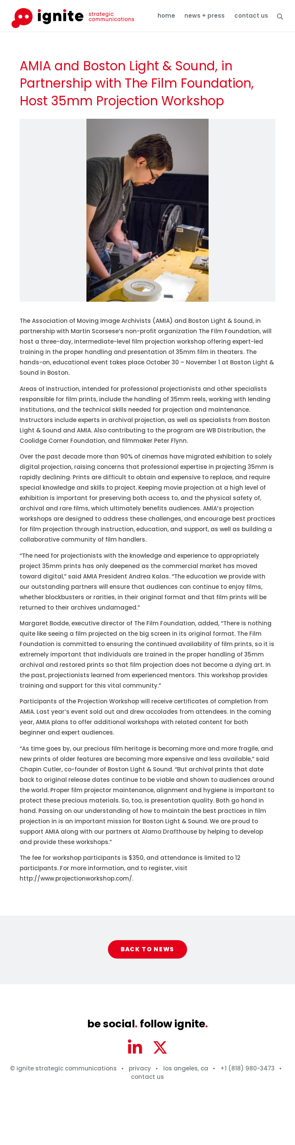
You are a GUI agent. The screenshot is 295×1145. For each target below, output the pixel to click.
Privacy (140, 1068)
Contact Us (251, 16)
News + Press (204, 16)
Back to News (147, 949)
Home (166, 16)
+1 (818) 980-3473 (247, 1068)
